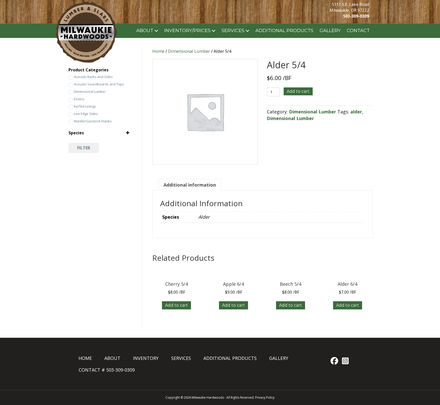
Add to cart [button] (176, 305)
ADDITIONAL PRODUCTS (284, 30)
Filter (83, 148)
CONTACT (358, 30)
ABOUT (144, 30)
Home (158, 51)
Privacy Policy (264, 397)
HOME (85, 358)
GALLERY (330, 30)
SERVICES (233, 30)
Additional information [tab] (189, 185)
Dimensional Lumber (189, 51)
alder (356, 112)
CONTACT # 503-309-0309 (107, 370)
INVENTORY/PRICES (187, 30)
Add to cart (298, 91)
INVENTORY (146, 358)
